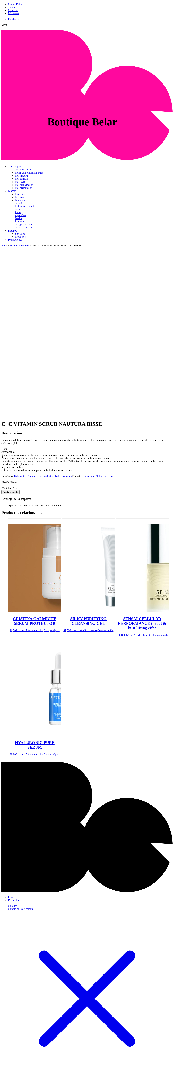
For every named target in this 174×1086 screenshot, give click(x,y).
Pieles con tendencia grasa (29, 172)
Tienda (11, 7)
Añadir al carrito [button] (34, 630)
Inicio (4, 245)
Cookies (12, 905)
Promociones (15, 239)
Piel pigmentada (23, 187)
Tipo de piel (14, 166)
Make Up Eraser (24, 227)
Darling (19, 218)
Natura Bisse (34, 476)
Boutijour (20, 200)
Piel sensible (21, 178)
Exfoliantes (20, 476)
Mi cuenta (13, 13)
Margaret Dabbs (23, 224)
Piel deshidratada (24, 184)
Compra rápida (52, 630)
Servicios (20, 233)
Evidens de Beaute (25, 206)
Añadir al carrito (10, 492)
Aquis (18, 209)
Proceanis (20, 194)
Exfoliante (88, 476)
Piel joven (20, 181)
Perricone (20, 197)
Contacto (13, 10)
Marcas (12, 190)
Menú (4, 24)
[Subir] (87, 891)
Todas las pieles (23, 169)
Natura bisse (102, 476)
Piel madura (21, 175)
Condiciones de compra (20, 908)
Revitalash (20, 221)
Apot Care (20, 215)
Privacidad (14, 900)
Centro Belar (15, 4)
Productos (20, 236)
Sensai (18, 203)
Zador (18, 212)
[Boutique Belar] (87, 158)
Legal (11, 897)
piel (112, 476)
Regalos (12, 230)
